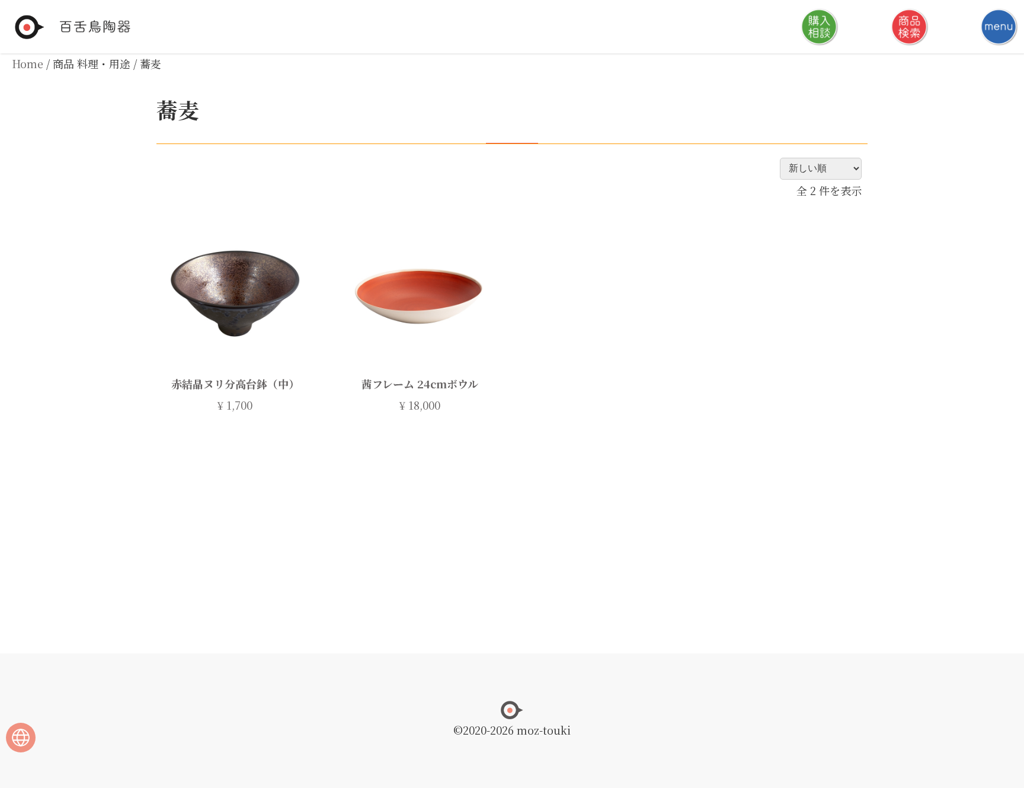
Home (27, 63)
